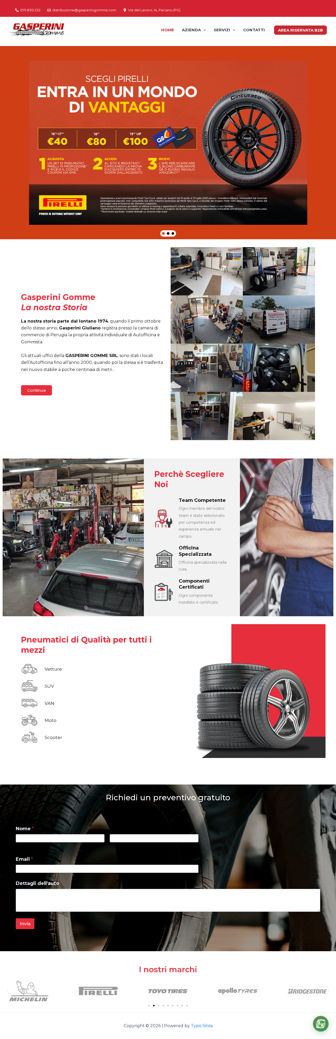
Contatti (254, 29)
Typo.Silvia (202, 1025)
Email (24, 859)
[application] (203, 30)
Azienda (191, 29)
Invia (25, 923)
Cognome (120, 846)
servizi (222, 29)
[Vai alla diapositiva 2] (154, 1005)
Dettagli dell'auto (39, 883)
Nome (22, 846)
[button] (163, 233)
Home (167, 29)
